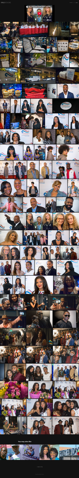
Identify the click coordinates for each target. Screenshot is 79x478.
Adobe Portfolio (41, 474)
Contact (71, 2)
